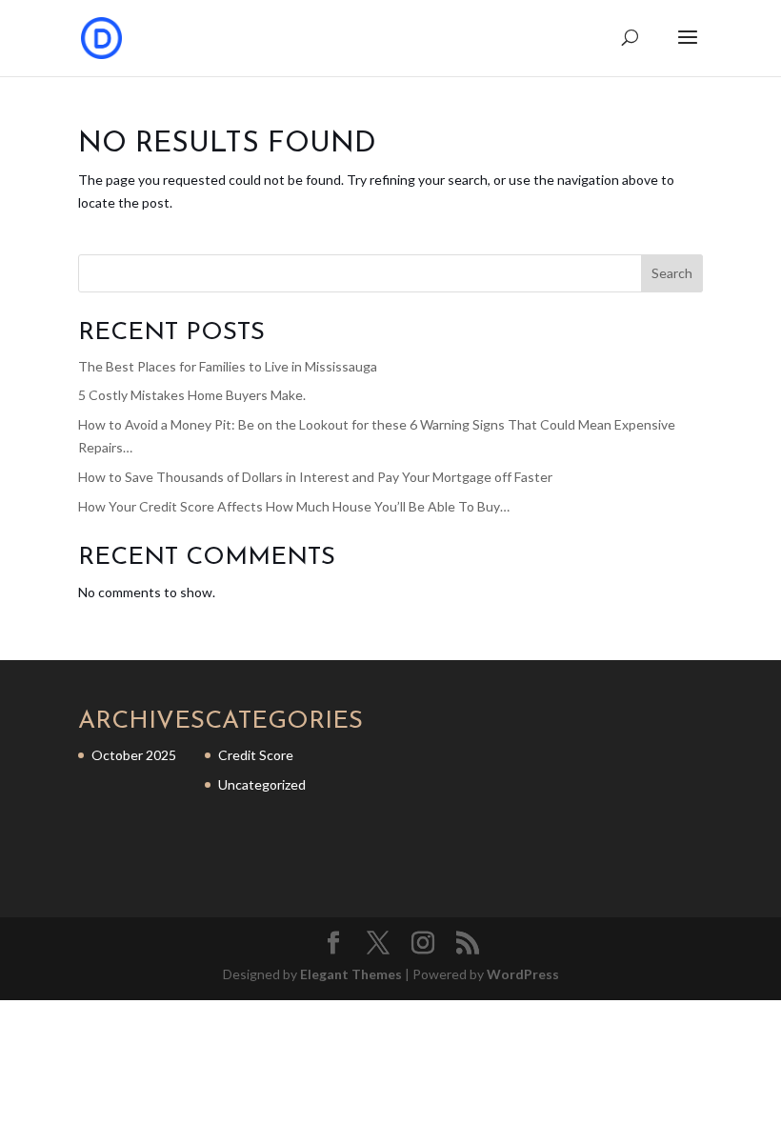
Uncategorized (262, 784)
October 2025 (133, 755)
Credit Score (255, 755)
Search (671, 273)
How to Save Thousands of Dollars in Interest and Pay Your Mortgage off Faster (315, 477)
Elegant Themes (351, 974)
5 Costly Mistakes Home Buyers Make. (192, 395)
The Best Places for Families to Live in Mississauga (227, 366)
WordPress (523, 974)
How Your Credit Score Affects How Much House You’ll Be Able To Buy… (294, 506)
